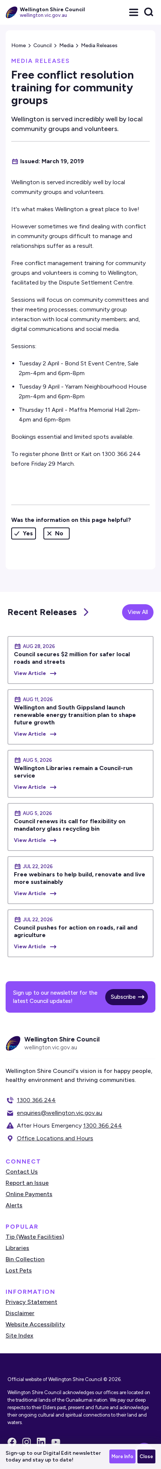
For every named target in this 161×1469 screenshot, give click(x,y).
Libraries (17, 1247)
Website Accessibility (35, 1324)
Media (66, 45)
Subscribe (123, 997)
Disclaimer (20, 1313)
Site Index (19, 1335)
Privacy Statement (31, 1301)
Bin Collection (25, 1259)
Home (18, 45)
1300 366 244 (36, 1100)
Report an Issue (27, 1182)
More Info (122, 1456)
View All (138, 612)
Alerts (14, 1205)
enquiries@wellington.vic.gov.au (59, 1112)
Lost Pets (19, 1270)
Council (42, 45)
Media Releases (99, 45)
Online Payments (29, 1194)
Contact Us (22, 1171)
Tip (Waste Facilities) (35, 1236)
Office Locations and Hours (55, 1138)
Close (146, 1456)
